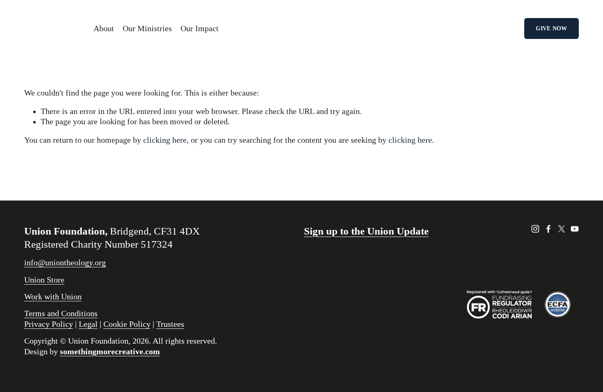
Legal (88, 324)
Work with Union (53, 296)
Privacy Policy (48, 324)
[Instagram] (535, 229)
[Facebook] (548, 229)
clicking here (165, 140)
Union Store (44, 280)
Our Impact (199, 28)
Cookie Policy (127, 324)
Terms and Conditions (61, 313)
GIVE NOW (551, 28)
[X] (561, 229)
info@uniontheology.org (65, 262)
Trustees (170, 324)
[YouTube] (575, 229)
